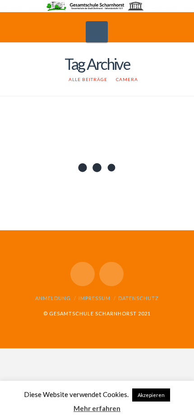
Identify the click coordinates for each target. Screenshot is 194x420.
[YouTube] (82, 274)
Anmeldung (53, 298)
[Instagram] (111, 274)
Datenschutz (138, 298)
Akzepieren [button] (151, 395)
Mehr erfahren (97, 408)
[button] (97, 31)
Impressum (95, 298)
